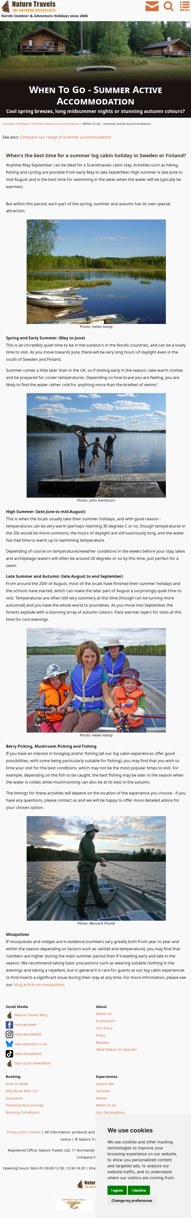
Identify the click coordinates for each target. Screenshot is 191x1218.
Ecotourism (105, 1020)
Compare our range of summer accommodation (65, 137)
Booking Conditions (22, 1112)
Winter (101, 1098)
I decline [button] (139, 1190)
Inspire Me (105, 1083)
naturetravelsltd (27, 1034)
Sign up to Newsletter (32, 1063)
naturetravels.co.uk (30, 1044)
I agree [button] (117, 1190)
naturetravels (25, 1024)
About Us (104, 1013)
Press (100, 1035)
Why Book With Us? (22, 1091)
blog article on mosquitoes (39, 984)
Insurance (14, 1098)
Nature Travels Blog (31, 1014)
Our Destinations (110, 1112)
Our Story (104, 1028)
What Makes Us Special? (116, 1049)
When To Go (106, 1105)
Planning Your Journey (25, 1105)
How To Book (17, 1083)
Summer (103, 1091)
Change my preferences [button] (131, 1200)
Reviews (102, 1042)
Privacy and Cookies (24, 1132)
